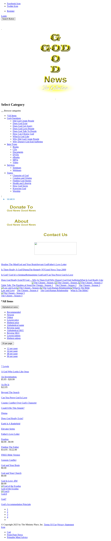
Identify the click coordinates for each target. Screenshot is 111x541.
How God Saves (20, 186)
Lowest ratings (13, 335)
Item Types (12, 144)
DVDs (16, 154)
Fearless (5, 439)
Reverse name (13, 328)
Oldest (10, 317)
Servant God (42, 264)
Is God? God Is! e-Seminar (13, 275)
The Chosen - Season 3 (89, 285)
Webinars (17, 170)
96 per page (12, 356)
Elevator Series (8, 429)
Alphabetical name (10, 307)
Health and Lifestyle (22, 183)
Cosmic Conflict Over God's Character (19, 403)
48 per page (12, 353)
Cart (9, 532)
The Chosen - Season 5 (11, 295)
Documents (18, 152)
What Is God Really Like (91, 280)
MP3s (15, 160)
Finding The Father (10, 447)
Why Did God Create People (26, 139)
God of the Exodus (9, 488)
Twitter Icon (12, 6)
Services (11, 165)
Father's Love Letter (57, 264)
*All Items (11, 115)
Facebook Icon (14, 3)
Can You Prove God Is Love (60, 275)
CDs (15, 149)
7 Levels (5, 366)
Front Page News (15, 534)
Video (15, 162)
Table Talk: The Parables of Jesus (16, 285)
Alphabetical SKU (15, 330)
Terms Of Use (50, 524)
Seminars (17, 167)
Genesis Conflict (8, 460)
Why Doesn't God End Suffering (28, 141)
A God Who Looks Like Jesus (15, 371)
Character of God (21, 175)
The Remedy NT (37, 269)
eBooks (16, 157)
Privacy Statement (65, 524)
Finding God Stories (22, 180)
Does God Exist (20, 123)
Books (16, 147)
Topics (10, 173)
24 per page (7, 343)
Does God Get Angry (22, 126)
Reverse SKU (13, 333)
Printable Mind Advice (17, 537)
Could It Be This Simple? (12, 408)
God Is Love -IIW (9, 481)
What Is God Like (21, 136)
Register (10, 11)
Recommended (14, 312)
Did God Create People (23, 121)
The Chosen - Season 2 (65, 285)
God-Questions (14, 118)
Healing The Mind (9, 264)
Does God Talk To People (25, 131)
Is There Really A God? (12, 269)
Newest (10, 315)
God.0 (4, 494)
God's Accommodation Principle (16, 504)
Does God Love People (23, 128)
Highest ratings (14, 338)
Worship (16, 191)
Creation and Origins (22, 178)
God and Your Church (11, 473)
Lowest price (13, 320)
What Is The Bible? (79, 290)
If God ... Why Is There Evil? (36, 280)
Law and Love (8, 290)
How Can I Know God (23, 134)
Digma (26, 269)
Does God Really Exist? (12, 280)
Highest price (13, 322)
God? (44, 275)
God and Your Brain (27, 264)
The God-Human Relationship (54, 290)
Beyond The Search (10, 392)
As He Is (5, 384)
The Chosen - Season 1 (42, 285)
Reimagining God (34, 275)
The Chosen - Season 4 (27, 290)
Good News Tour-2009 (55, 269)
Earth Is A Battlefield (10, 423)
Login (4, 16)
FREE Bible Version (10, 455)
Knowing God (19, 188)
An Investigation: (9, 377)
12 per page (12, 348)
